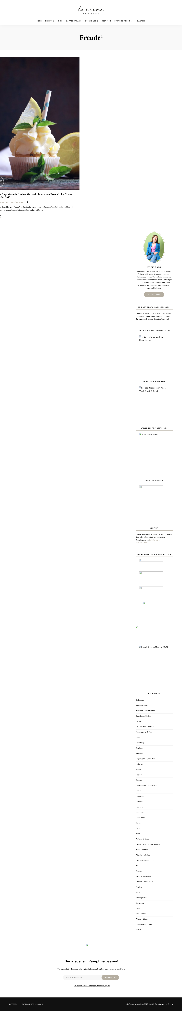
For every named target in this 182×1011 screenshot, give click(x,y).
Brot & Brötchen (142, 705)
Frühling (139, 737)
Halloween (140, 764)
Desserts (139, 721)
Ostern (138, 823)
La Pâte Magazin (73, 21)
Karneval (139, 780)
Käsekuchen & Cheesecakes (146, 785)
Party (12, 202)
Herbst (138, 769)
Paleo (138, 828)
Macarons (139, 807)
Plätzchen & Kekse (143, 855)
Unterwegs (140, 903)
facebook (160, 20)
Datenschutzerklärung (32, 1004)
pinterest (163, 20)
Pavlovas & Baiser (142, 839)
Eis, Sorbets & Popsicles (145, 727)
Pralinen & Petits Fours (145, 860)
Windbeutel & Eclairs (144, 924)
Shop (60, 21)
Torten (138, 892)
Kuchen (138, 791)
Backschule (90, 21)
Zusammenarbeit (122, 21)
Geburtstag (140, 743)
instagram (167, 20)
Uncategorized (141, 897)
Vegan (138, 908)
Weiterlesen (154, 294)
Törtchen (139, 887)
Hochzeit (139, 775)
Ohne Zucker (140, 817)
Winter (138, 930)
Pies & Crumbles (142, 849)
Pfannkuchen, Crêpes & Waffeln (148, 844)
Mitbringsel (140, 812)
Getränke (139, 748)
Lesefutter (139, 801)
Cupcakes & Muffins (143, 716)
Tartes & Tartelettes (143, 876)
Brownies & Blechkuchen (145, 711)
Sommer (19, 202)
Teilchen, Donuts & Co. (144, 881)
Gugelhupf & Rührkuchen (145, 759)
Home (39, 21)
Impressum (13, 1004)
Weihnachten (141, 914)
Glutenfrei (139, 753)
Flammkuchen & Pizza (144, 732)
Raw (137, 865)
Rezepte (48, 21)
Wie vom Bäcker (142, 919)
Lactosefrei (140, 796)
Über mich (106, 21)
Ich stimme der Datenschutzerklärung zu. (92, 985)
